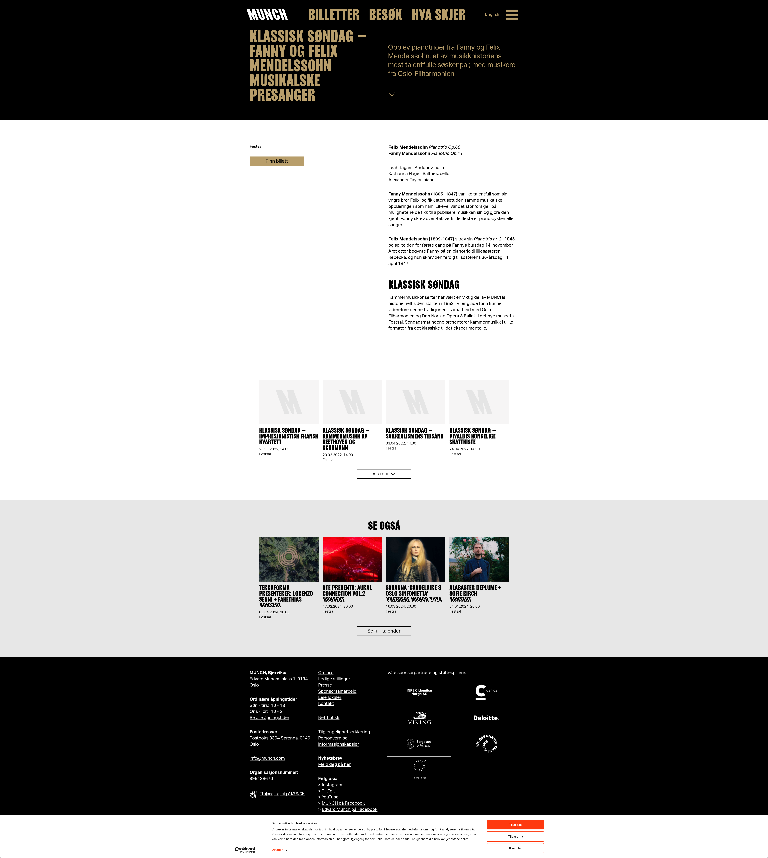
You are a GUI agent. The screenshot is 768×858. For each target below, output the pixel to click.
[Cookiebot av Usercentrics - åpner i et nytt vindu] (245, 850)
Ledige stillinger (334, 679)
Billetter (333, 14)
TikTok (328, 791)
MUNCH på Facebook (343, 803)
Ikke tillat (515, 848)
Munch (269, 14)
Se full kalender (384, 631)
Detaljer (277, 849)
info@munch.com (267, 758)
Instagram (332, 785)
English (492, 14)
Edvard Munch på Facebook (349, 809)
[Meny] (512, 15)
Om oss (325, 673)
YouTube (330, 797)
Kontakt (326, 703)
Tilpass (513, 836)
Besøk (385, 14)
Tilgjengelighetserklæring (344, 732)
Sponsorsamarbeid (337, 691)
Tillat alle (515, 824)
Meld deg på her (334, 764)
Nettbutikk (328, 717)
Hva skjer (439, 14)
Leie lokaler (329, 697)
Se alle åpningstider (269, 717)
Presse (325, 685)
